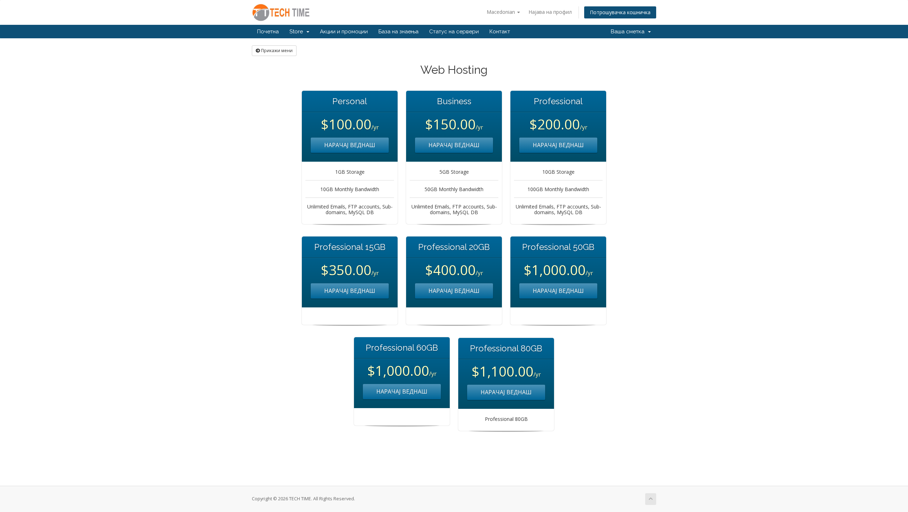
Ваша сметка (629, 31)
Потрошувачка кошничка (620, 12)
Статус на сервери (454, 31)
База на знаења (398, 31)
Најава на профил (550, 12)
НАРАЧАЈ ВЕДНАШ (349, 145)
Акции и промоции (344, 31)
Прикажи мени (276, 51)
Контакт (499, 31)
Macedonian (501, 12)
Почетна (268, 31)
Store (297, 31)
